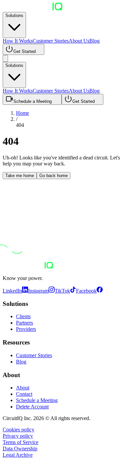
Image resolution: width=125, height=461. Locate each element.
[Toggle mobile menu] (5, 58)
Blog (94, 41)
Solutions (14, 15)
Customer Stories (51, 41)
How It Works (18, 41)
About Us (79, 41)
